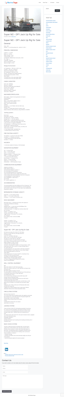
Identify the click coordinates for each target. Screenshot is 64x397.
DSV (47, 37)
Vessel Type (45, 2)
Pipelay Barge (49, 47)
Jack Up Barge (49, 39)
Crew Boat (48, 32)
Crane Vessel (48, 30)
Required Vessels (49, 52)
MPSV (47, 42)
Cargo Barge (48, 27)
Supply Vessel (49, 59)
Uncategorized (49, 68)
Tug (47, 66)
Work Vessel (48, 71)
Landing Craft (49, 41)
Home (40, 2)
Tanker (47, 64)
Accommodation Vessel (50, 20)
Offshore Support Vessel (51, 46)
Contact (57, 2)
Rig (5, 353)
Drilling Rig (48, 35)
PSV (47, 51)
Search (47, 8)
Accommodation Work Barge (51, 22)
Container (48, 29)
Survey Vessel (49, 63)
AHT (47, 23)
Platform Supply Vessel (50, 49)
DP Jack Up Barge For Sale (9, 355)
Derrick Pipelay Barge (50, 34)
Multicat (47, 44)
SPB (47, 56)
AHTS (47, 25)
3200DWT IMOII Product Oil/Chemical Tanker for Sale (14, 354)
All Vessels (52, 2)
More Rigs (6, 343)
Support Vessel (49, 61)
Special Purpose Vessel (50, 58)
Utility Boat (48, 70)
